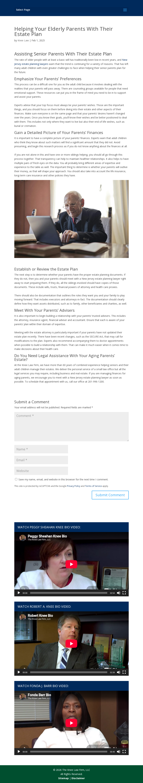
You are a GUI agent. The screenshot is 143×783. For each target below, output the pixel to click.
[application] (71, 564)
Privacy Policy (73, 486)
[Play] (19, 593)
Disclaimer (78, 778)
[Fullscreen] (124, 593)
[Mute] (118, 593)
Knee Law (23, 40)
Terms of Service (93, 486)
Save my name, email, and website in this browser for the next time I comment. (63, 479)
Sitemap (63, 778)
